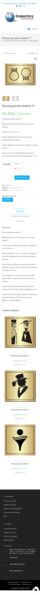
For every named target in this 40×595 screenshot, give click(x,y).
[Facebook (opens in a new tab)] (17, 6)
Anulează (19, 169)
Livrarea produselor (10, 529)
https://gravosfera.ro (16, 571)
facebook (16, 300)
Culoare (7, 164)
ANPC (5, 516)
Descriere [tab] (20, 211)
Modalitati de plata (10, 505)
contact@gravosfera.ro (17, 564)
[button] (35, 58)
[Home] (2, 41)
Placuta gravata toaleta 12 (20, 356)
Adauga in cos (20, 364)
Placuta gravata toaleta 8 (20, 464)
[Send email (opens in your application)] (23, 6)
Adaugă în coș (22, 177)
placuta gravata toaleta (15, 190)
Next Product (31, 53)
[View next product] (36, 53)
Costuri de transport (10, 536)
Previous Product (10, 53)
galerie (4, 300)
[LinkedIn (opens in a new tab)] (20, 6)
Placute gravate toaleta (16, 188)
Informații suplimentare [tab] (20, 216)
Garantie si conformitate (12, 512)
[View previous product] (3, 53)
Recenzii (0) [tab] (20, 221)
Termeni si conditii (10, 501)
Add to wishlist (10, 196)
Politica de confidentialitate (13, 509)
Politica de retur (9, 540)
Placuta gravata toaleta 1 (20, 410)
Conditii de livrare (9, 532)
